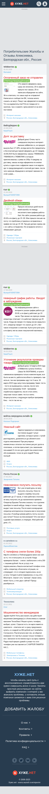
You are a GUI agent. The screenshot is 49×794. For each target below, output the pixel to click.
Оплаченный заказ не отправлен (23, 77)
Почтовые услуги (13, 528)
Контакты (24, 728)
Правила (24, 735)
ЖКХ (8, 461)
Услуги (9, 464)
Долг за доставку (14, 136)
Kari (5, 189)
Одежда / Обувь (13, 235)
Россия (9, 118)
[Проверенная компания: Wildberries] (16, 67)
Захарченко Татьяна (11, 479)
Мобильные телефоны (15, 653)
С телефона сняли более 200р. (22, 551)
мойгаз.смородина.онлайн (17, 416)
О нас (24, 722)
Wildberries (9, 67)
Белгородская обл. (20, 118)
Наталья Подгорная (11, 421)
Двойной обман (13, 200)
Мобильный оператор (15, 589)
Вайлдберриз (10, 125)
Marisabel (7, 72)
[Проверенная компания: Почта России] (19, 474)
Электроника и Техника (16, 655)
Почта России (10, 474)
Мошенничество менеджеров (21, 612)
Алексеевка (32, 118)
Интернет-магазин (14, 115)
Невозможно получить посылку (22, 484)
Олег (5, 607)
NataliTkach (8, 131)
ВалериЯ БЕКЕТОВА (12, 195)
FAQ (24, 747)
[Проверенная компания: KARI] (9, 190)
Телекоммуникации (14, 592)
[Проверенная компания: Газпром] (31, 416)
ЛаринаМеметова (10, 546)
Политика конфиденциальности (25, 741)
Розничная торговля (14, 238)
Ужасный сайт (12, 426)
